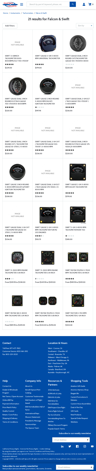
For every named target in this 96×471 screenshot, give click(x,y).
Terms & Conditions (10, 422)
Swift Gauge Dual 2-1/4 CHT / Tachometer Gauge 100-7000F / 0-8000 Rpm (47, 144)
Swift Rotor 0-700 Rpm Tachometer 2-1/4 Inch (76, 314)
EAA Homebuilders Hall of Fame (35, 408)
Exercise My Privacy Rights (29, 449)
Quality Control (8, 411)
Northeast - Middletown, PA (58, 360)
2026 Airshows (53, 390)
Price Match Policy (9, 407)
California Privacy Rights (10, 449)
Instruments (15, 13)
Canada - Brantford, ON (57, 369)
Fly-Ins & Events (54, 415)
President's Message (33, 421)
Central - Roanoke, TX (56, 354)
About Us (28, 386)
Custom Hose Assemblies (81, 404)
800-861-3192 (22, 351)
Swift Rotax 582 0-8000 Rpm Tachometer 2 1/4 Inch (17, 314)
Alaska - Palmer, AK (55, 366)
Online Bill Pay (7, 400)
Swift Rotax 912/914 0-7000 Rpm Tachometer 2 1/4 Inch (77, 271)
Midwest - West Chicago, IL (58, 357)
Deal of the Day (77, 407)
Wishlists (74, 422)
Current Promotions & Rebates (79, 398)
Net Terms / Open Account (12, 396)
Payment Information (10, 404)
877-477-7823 (15, 348)
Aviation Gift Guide (78, 386)
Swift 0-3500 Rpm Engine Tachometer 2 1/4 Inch (46, 271)
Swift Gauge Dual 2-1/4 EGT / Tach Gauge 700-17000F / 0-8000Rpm (77, 101)
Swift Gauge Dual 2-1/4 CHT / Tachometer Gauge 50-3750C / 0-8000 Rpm (17, 229)
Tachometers (28, 13)
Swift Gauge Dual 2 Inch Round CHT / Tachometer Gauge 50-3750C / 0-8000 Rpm (16, 144)
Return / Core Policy (10, 415)
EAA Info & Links (54, 397)
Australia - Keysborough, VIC (59, 372)
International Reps (32, 413)
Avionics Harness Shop (79, 390)
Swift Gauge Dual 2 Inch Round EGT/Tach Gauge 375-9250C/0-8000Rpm (77, 144)
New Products (76, 415)
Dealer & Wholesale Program (10, 391)
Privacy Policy (49, 451)
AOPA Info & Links (55, 393)
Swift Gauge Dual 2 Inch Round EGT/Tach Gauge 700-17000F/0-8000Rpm (16, 101)
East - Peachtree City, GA (57, 363)
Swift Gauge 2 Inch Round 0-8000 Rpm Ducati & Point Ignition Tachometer (17, 187)
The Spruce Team (32, 428)
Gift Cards (74, 411)
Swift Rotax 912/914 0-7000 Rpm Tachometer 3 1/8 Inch (47, 314)
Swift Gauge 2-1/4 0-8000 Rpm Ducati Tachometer (76, 185)
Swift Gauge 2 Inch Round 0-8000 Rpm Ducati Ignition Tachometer (47, 101)
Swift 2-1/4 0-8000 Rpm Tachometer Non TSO (75, 228)
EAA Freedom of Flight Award (33, 401)
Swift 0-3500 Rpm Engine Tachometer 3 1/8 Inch (16, 271)
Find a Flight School (55, 411)
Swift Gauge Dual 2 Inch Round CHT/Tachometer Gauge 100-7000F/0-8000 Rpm (76, 58)
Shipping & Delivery (9, 418)
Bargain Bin (75, 393)
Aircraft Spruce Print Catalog (32, 391)
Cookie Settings (45, 449)
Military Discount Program (58, 425)
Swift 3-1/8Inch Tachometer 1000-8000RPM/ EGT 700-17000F (16, 58)
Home (5, 13)
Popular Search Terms (56, 429)
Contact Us (6, 386)
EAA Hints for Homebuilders (53, 402)
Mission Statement (32, 417)
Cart (93, 4)
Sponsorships (30, 424)
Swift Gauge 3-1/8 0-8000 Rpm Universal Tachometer (47, 57)
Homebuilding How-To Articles (56, 420)
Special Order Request (79, 418)
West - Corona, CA (55, 348)
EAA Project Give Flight (56, 407)
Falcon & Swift (41, 13)
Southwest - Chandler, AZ (58, 351)
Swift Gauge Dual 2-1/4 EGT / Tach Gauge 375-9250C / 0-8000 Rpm (47, 187)
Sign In (84, 4)
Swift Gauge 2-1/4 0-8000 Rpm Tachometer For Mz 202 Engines (46, 229)
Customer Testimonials (34, 396)
